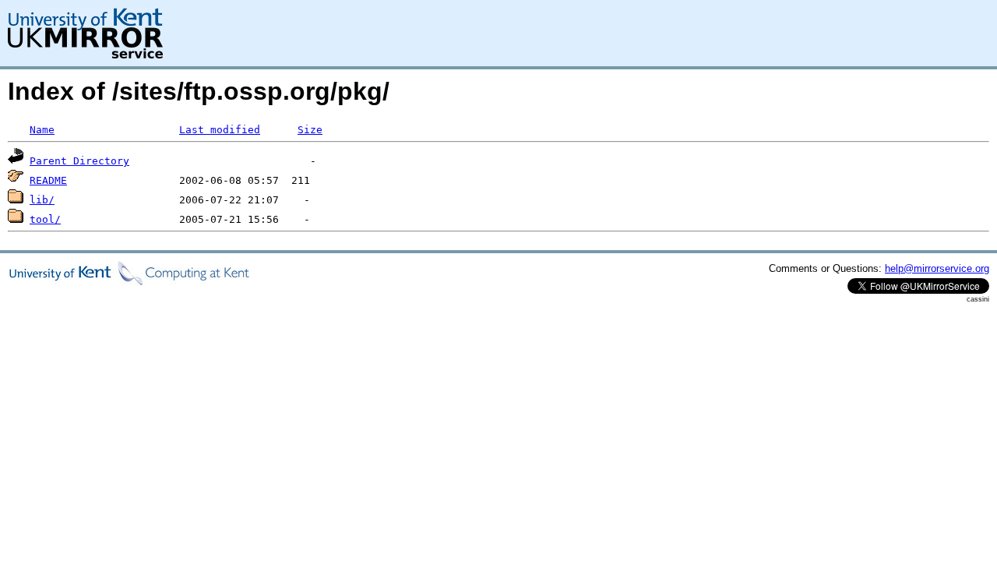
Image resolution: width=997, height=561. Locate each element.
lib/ (42, 200)
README (48, 180)
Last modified (219, 130)
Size (310, 130)
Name (42, 130)
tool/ (45, 219)
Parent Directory (79, 161)
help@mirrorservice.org (937, 268)
